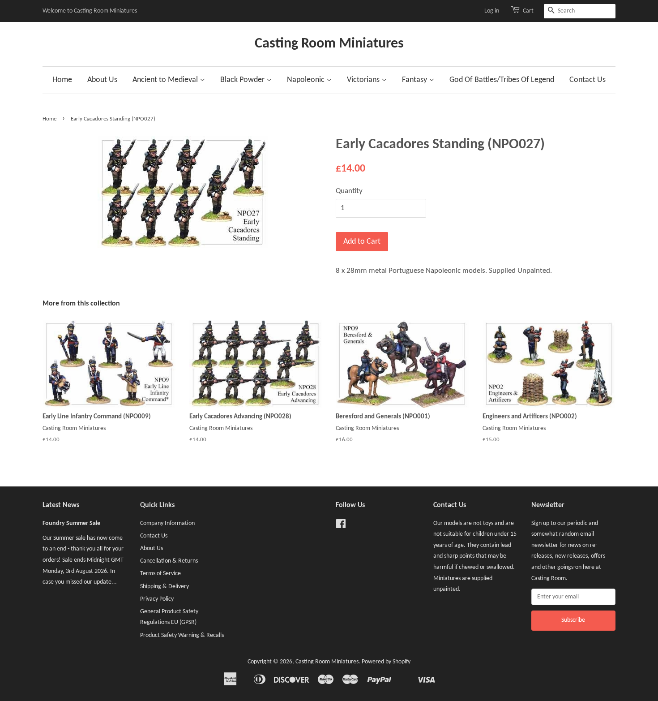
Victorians (364, 80)
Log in (491, 11)
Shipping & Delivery (164, 586)
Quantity (349, 191)
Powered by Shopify (386, 661)
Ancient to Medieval (166, 80)
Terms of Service (160, 573)
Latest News (61, 505)
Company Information (167, 523)
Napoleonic (306, 80)
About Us (102, 80)
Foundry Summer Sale (71, 523)
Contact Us (587, 80)
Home (62, 80)
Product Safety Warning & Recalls (182, 635)
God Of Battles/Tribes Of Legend (501, 80)
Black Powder (243, 80)
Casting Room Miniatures (329, 44)
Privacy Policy (157, 599)
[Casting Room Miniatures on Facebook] (341, 526)
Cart (528, 11)
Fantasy (415, 80)
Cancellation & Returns (169, 561)
